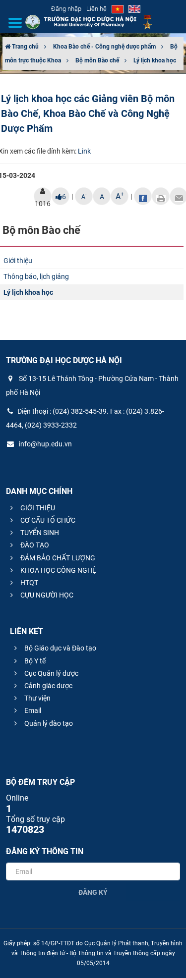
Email (32, 710)
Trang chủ (24, 46)
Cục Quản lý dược (50, 673)
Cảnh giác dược (47, 686)
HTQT (28, 583)
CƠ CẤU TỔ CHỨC (47, 520)
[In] (161, 196)
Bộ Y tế (34, 661)
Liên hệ (96, 8)
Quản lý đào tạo (48, 723)
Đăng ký (93, 892)
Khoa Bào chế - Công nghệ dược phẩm (104, 46)
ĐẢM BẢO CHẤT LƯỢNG (57, 558)
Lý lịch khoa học (154, 60)
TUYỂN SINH (39, 533)
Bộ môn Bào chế (97, 60)
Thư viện (37, 698)
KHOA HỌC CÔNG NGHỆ (57, 570)
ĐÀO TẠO (34, 545)
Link (84, 151)
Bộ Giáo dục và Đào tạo (59, 648)
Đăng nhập (66, 8)
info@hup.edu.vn (44, 444)
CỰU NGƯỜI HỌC (46, 595)
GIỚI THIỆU (37, 508)
